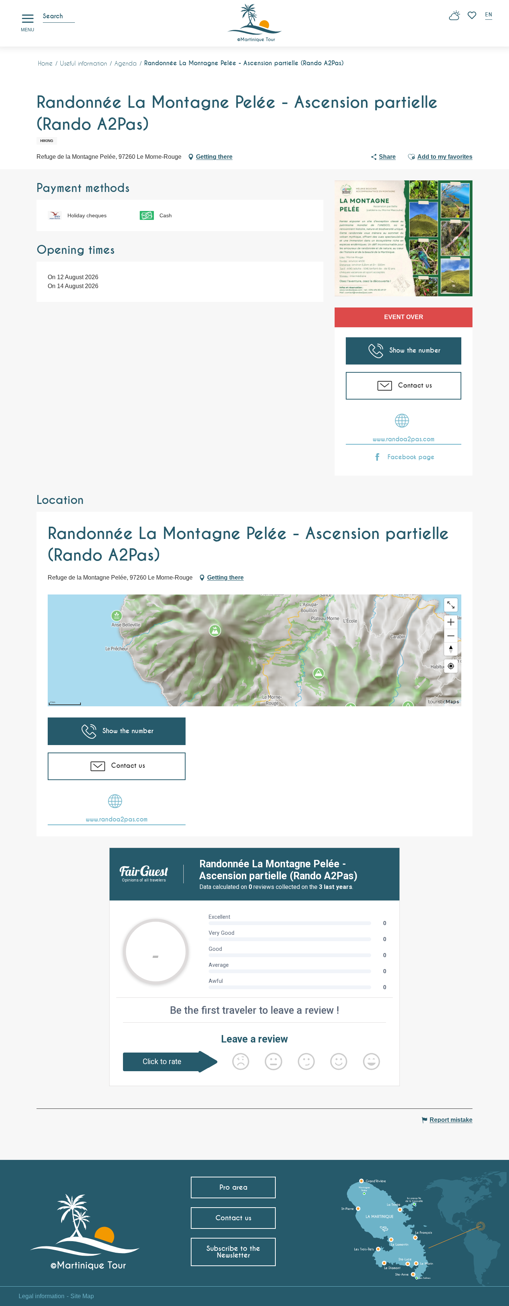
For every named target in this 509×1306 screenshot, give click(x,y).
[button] (489, 15)
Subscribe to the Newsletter (233, 1251)
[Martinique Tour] (85, 1228)
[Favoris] (473, 15)
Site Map (82, 1296)
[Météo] (454, 18)
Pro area (233, 1187)
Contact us (233, 1218)
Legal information (41, 1296)
